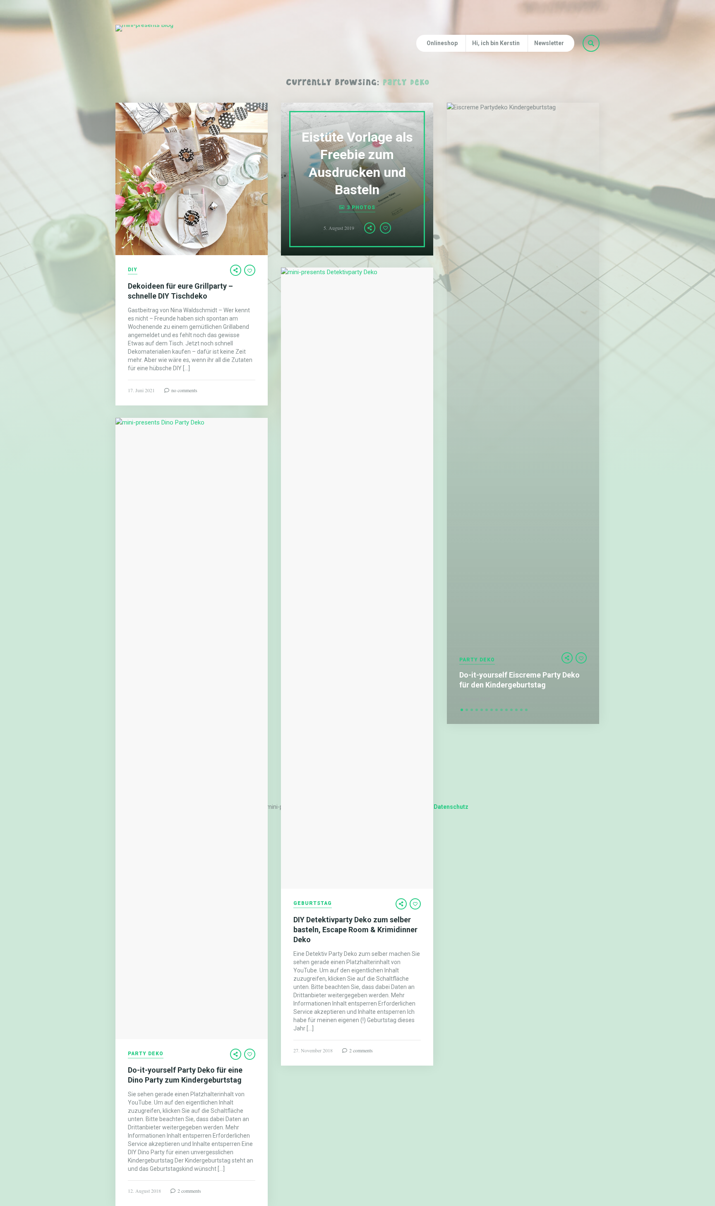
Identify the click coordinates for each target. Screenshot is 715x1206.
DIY (132, 270)
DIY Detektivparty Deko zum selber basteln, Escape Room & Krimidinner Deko (355, 929)
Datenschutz (451, 806)
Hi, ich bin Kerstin (496, 43)
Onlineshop (442, 43)
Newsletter (549, 43)
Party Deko (477, 660)
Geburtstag (312, 903)
